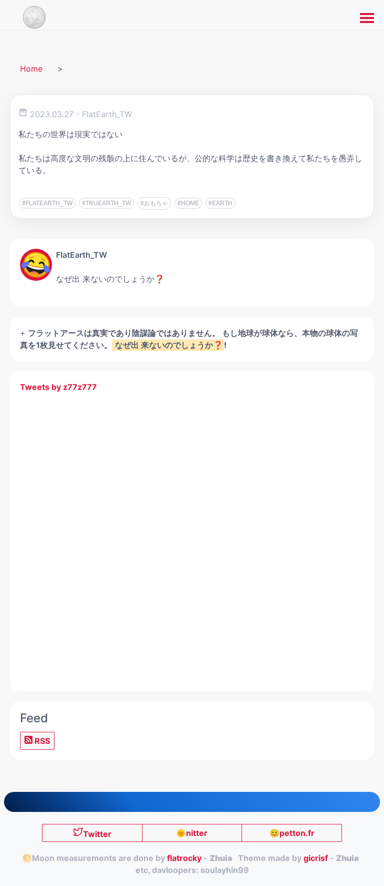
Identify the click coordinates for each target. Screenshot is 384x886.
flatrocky (184, 858)
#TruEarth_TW (106, 203)
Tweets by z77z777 (58, 387)
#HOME (188, 203)
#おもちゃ (154, 203)
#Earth (220, 203)
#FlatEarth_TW (47, 203)
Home (31, 69)
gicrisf (316, 858)
